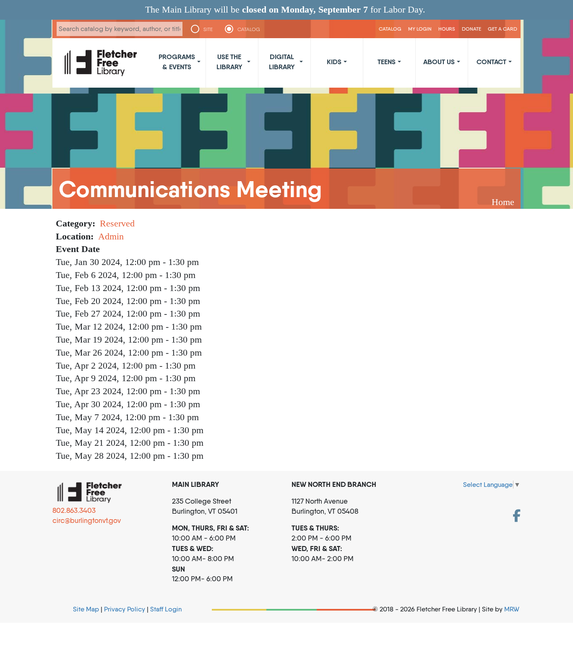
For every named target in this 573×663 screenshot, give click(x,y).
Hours (446, 29)
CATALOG (248, 29)
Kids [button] (334, 61)
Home (503, 202)
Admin (111, 236)
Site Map (86, 609)
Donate (471, 29)
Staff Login (166, 609)
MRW (511, 609)
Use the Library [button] (229, 61)
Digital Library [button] (282, 61)
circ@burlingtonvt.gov (86, 520)
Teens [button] (387, 61)
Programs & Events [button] (177, 61)
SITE (208, 29)
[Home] (101, 63)
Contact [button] (491, 61)
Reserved (117, 223)
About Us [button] (439, 61)
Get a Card (502, 29)
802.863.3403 (74, 510)
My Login (420, 29)
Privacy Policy (124, 609)
